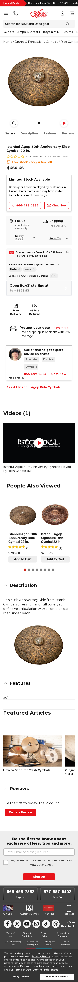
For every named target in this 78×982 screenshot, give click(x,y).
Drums (68, 32)
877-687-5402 (57, 891)
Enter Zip (55, 238)
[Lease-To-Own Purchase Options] (54, 275)
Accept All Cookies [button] (56, 976)
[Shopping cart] (72, 13)
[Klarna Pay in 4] (30, 269)
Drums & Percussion (29, 42)
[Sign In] (62, 13)
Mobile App (69, 913)
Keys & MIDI (51, 32)
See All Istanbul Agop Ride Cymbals (33, 387)
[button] (39, 585)
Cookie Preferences (45, 969)
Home (7, 42)
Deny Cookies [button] (21, 976)
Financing (48, 913)
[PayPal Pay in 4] (15, 269)
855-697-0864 (35, 374)
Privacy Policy (41, 956)
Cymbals (52, 42)
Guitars (9, 32)
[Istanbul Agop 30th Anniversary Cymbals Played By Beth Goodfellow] (39, 443)
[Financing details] (67, 252)
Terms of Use (22, 969)
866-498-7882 (20, 891)
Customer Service (29, 913)
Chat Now (58, 374)
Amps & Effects (28, 32)
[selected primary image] (39, 81)
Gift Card (8, 913)
